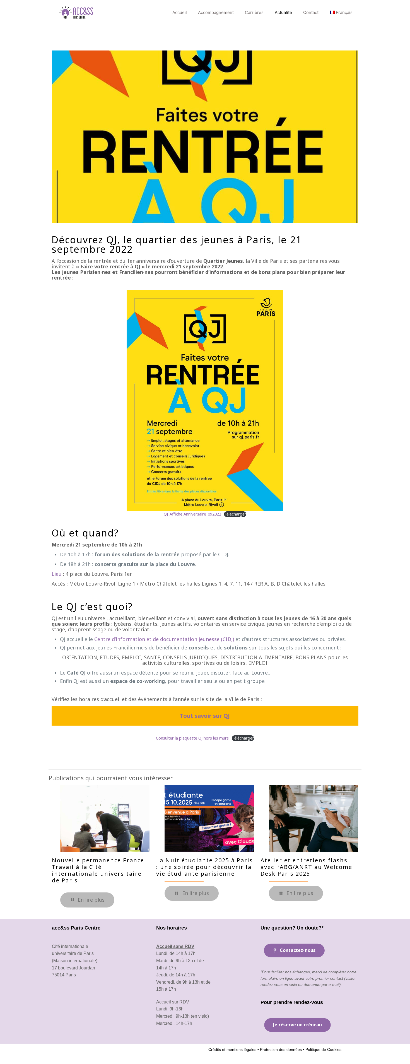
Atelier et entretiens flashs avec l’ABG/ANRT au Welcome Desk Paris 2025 (306, 866)
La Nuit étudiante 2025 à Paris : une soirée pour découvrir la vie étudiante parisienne (204, 866)
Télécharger (235, 514)
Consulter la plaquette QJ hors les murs (192, 738)
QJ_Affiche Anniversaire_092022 (192, 514)
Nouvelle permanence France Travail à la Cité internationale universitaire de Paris (98, 870)
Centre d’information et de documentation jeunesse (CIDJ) (164, 639)
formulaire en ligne (278, 978)
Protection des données (280, 1049)
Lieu (57, 573)
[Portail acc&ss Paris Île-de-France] (76, 12)
